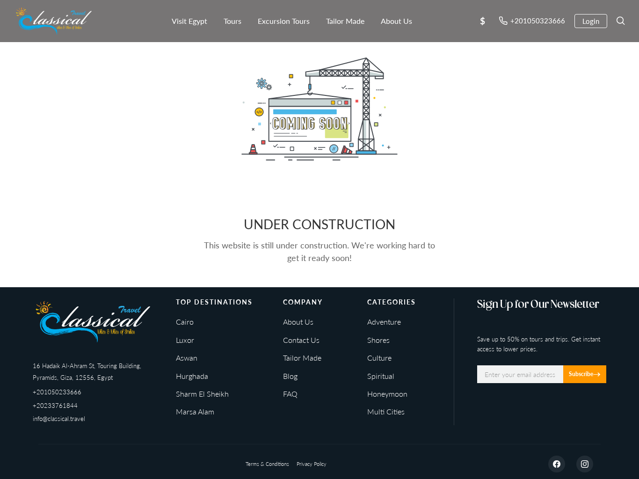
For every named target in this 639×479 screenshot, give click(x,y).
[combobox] (482, 21)
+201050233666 (57, 392)
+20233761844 (55, 405)
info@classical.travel (59, 418)
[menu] (284, 21)
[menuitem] (189, 21)
